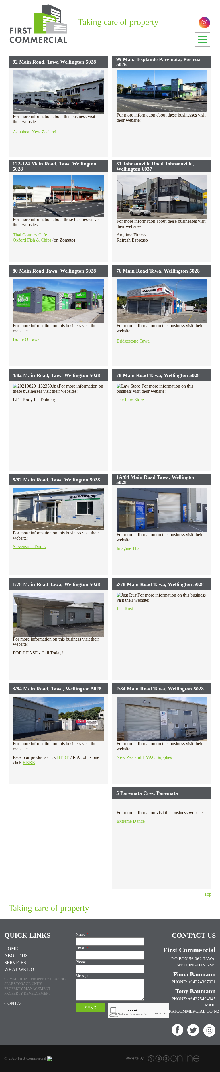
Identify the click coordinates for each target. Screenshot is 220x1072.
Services (15, 962)
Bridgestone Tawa (133, 341)
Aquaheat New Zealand (34, 131)
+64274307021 (202, 982)
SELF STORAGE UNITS (23, 984)
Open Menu (202, 39)
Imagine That (129, 548)
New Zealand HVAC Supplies (144, 757)
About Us (16, 955)
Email (82, 948)
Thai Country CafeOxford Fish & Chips (32, 237)
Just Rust (125, 608)
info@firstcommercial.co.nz (185, 1011)
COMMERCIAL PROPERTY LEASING (35, 979)
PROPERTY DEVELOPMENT (27, 993)
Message (82, 976)
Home (11, 948)
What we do (19, 969)
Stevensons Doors (29, 546)
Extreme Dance (131, 821)
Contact (15, 1003)
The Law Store (130, 399)
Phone (81, 962)
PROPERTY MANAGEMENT (27, 988)
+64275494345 (202, 998)
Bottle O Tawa (26, 339)
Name (82, 934)
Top (207, 894)
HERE (63, 757)
